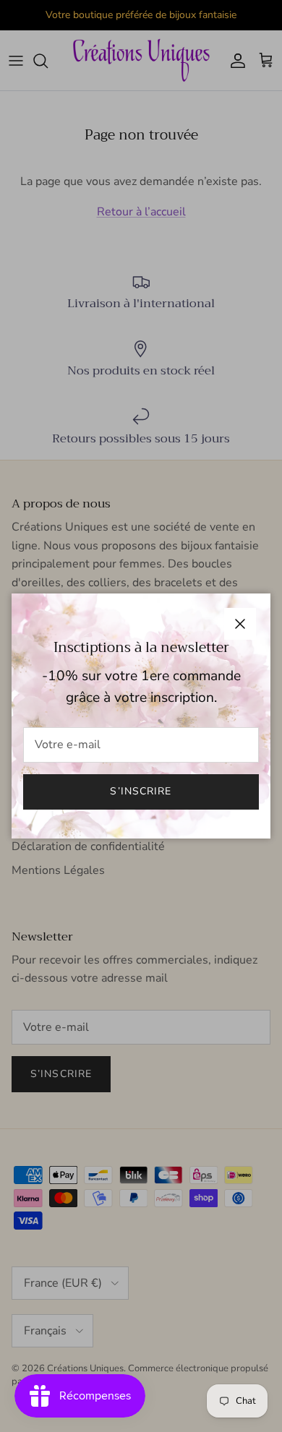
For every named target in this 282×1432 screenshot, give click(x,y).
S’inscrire (140, 791)
